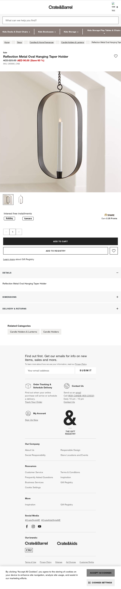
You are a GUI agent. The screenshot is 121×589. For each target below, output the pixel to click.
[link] (11, 7)
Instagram (33, 526)
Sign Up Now (31, 420)
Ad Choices (71, 562)
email (78, 392)
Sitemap (58, 562)
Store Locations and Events (74, 455)
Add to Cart (60, 241)
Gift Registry (66, 482)
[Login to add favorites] (116, 56)
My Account (39, 413)
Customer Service (34, 472)
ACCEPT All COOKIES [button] (100, 573)
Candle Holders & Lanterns (23, 331)
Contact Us (78, 386)
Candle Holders (51, 331)
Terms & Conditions (70, 472)
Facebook (27, 526)
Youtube (39, 526)
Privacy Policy (80, 364)
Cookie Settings (33, 487)
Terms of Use (30, 562)
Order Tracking (41, 384)
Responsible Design (70, 450)
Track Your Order (33, 402)
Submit (86, 370)
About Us (29, 450)
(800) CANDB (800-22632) (81, 395)
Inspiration (65, 477)
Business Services (34, 482)
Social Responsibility (35, 455)
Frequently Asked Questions (39, 477)
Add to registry (56, 251)
